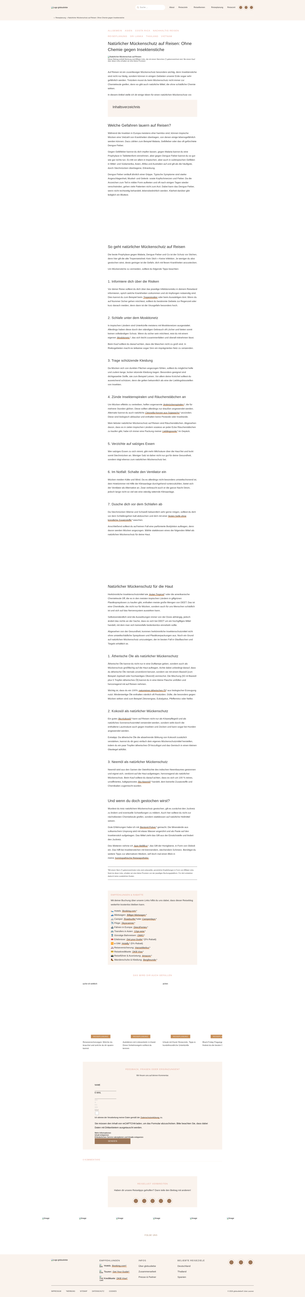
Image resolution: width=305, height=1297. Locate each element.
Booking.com (129, 911)
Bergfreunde (149, 960)
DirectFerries (140, 927)
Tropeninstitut (150, 297)
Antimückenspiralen (173, 404)
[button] (184, 7)
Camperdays (148, 919)
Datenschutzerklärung (150, 1117)
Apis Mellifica (140, 846)
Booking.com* (119, 1265)
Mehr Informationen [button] (103, 1133)
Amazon (146, 955)
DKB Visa (137, 951)
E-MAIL (98, 1093)
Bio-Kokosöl (124, 718)
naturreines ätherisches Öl (152, 690)
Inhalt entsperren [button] (102, 1135)
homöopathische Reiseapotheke (131, 858)
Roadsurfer (129, 919)
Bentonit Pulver (148, 827)
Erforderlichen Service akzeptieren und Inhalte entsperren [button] (119, 1137)
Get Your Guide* (121, 1271)
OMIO (140, 935)
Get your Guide (134, 939)
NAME (97, 1085)
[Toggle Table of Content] (191, 107)
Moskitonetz (123, 337)
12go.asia (139, 931)
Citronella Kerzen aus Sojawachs (162, 412)
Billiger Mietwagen (136, 915)
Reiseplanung (61, 18)
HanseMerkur (142, 947)
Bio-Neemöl (144, 781)
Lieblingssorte (170, 431)
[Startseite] (52, 18)
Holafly (125, 943)
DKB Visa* (122, 1278)
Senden (112, 1141)
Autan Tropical (156, 594)
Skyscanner (128, 923)
